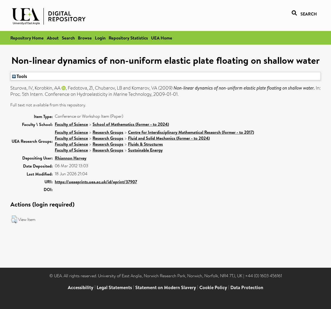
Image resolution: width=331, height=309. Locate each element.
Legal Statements (114, 287)
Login (100, 38)
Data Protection (246, 287)
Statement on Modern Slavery (165, 287)
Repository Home (27, 38)
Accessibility (80, 287)
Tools (21, 76)
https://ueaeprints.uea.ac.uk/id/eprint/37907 (96, 182)
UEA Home (161, 38)
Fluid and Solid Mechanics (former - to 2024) (169, 138)
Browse (85, 38)
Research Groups (108, 132)
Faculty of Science (71, 124)
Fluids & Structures (145, 144)
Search (68, 38)
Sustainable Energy (145, 150)
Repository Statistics (128, 38)
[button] (14, 219)
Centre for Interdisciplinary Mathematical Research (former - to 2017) (191, 132)
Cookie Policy (213, 287)
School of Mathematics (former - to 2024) (131, 124)
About (53, 38)
